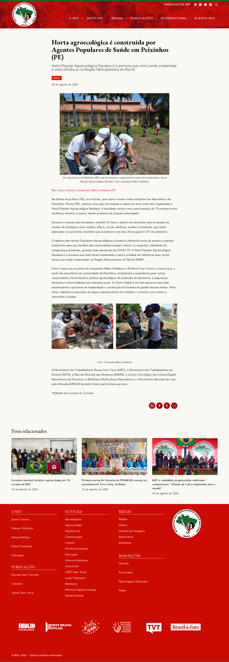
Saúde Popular (74, 595)
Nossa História (20, 537)
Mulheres (71, 583)
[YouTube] (210, 4)
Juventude (71, 566)
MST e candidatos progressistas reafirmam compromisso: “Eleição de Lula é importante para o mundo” (183, 484)
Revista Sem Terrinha (25, 574)
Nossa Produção (21, 546)
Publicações (142, 18)
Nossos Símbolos (22, 528)
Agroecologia (73, 525)
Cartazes (16, 583)
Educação (17, 555)
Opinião (124, 563)
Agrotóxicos (72, 531)
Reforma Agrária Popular (81, 589)
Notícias (94, 18)
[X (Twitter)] (200, 4)
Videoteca (125, 542)
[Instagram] (205, 4)
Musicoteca (126, 536)
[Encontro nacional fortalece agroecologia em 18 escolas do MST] (44, 456)
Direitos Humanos (76, 548)
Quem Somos (20, 519)
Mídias (117, 18)
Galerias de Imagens (132, 531)
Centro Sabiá (65, 190)
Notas (122, 590)
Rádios (123, 519)
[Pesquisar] (216, 4)
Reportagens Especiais (133, 581)
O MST (74, 18)
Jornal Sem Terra (22, 592)
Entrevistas (126, 572)
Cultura (69, 542)
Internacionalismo (76, 560)
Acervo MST (204, 18)
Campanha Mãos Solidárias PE (96, 190)
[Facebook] (195, 4)
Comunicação (73, 536)
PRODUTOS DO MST (177, 4)
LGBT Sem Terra (75, 572)
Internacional (174, 18)
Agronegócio (73, 519)
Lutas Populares (75, 578)
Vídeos (123, 525)
